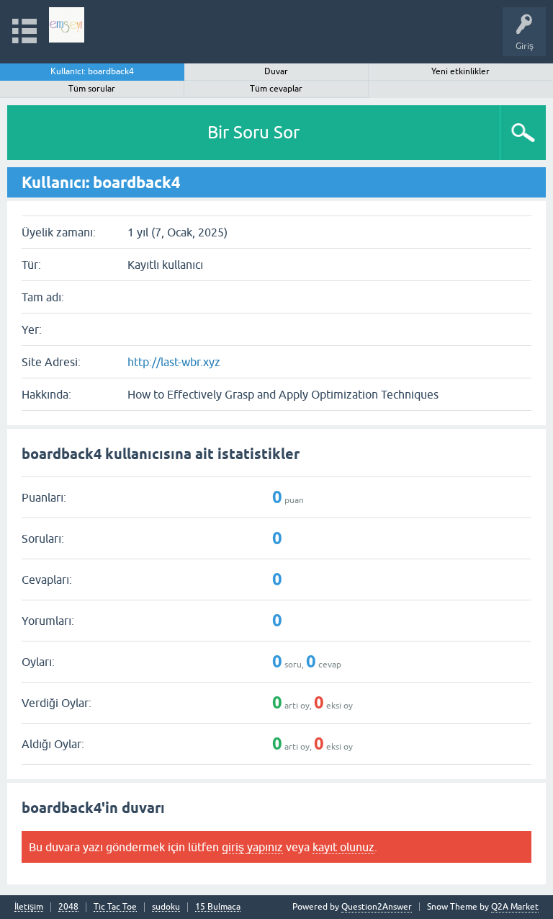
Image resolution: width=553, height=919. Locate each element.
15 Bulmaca (217, 907)
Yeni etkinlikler (460, 71)
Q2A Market (515, 907)
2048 (68, 907)
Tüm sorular (91, 89)
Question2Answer (376, 907)
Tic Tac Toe (115, 907)
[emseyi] (66, 25)
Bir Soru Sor (253, 132)
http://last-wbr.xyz (173, 361)
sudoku (166, 907)
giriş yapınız (252, 846)
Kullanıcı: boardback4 (92, 71)
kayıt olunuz (343, 846)
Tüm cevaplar (276, 89)
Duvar (276, 71)
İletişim (28, 907)
